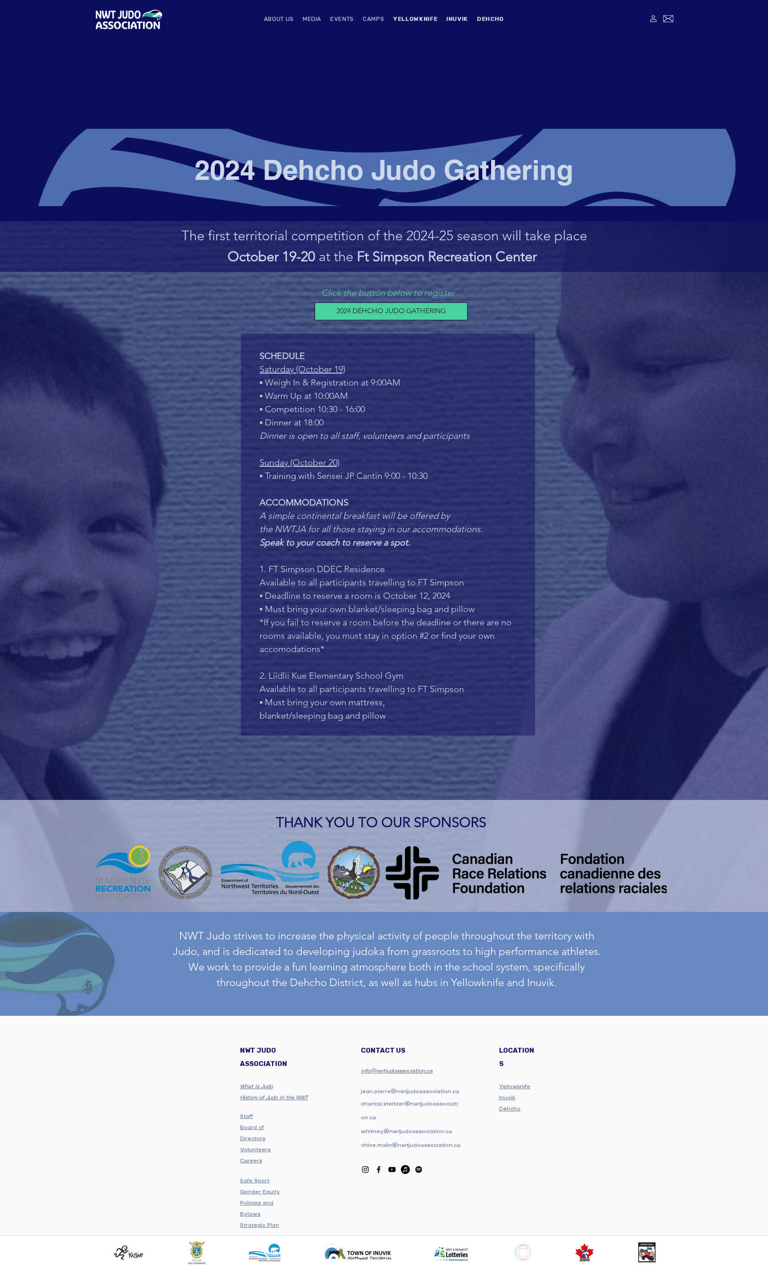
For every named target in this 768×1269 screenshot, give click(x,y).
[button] (279, 19)
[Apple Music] (405, 1169)
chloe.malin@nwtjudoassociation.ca (410, 1145)
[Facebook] (378, 1169)
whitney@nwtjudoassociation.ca (406, 1131)
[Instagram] (365, 1169)
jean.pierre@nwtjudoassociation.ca (410, 1091)
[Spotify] (418, 1169)
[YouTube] (392, 1169)
